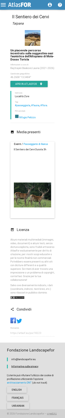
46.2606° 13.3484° (20, 77)
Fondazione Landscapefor (30, 413)
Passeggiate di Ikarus (35, 144)
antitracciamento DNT (19, 382)
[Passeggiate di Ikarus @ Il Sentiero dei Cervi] (32, 206)
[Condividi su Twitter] (19, 322)
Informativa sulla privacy (24, 366)
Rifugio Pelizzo (27, 117)
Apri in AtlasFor (26, 84)
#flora (43, 105)
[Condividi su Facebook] (13, 322)
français (18, 397)
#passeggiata (22, 105)
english (17, 389)
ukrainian (18, 405)
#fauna (35, 105)
